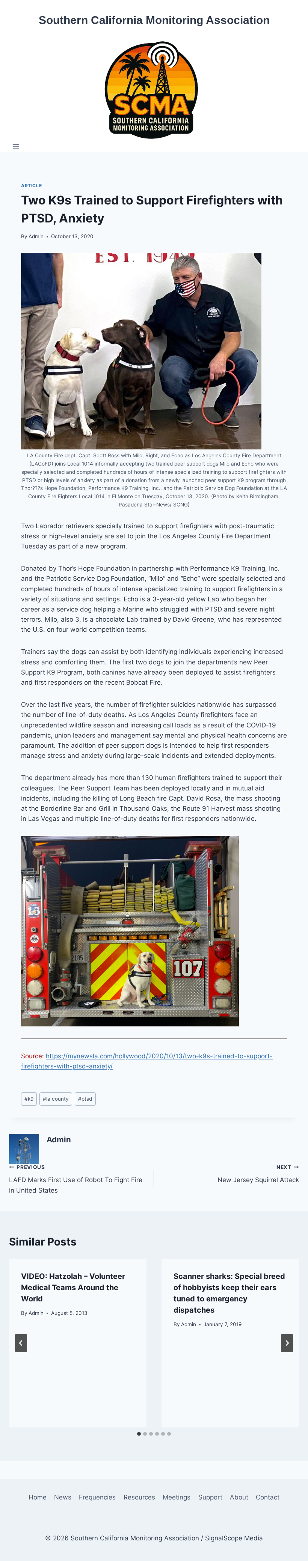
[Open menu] (16, 146)
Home (38, 1497)
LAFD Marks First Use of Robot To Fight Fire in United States (75, 1179)
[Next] (287, 1343)
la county (56, 1099)
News (62, 1497)
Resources (139, 1497)
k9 (28, 1099)
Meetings (176, 1497)
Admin (36, 236)
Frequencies (97, 1497)
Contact (267, 1497)
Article (31, 185)
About (239, 1497)
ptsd (85, 1099)
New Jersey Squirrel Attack (258, 1174)
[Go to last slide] (21, 1343)
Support (210, 1497)
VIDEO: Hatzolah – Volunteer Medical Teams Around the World (73, 1287)
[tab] (139, 1434)
